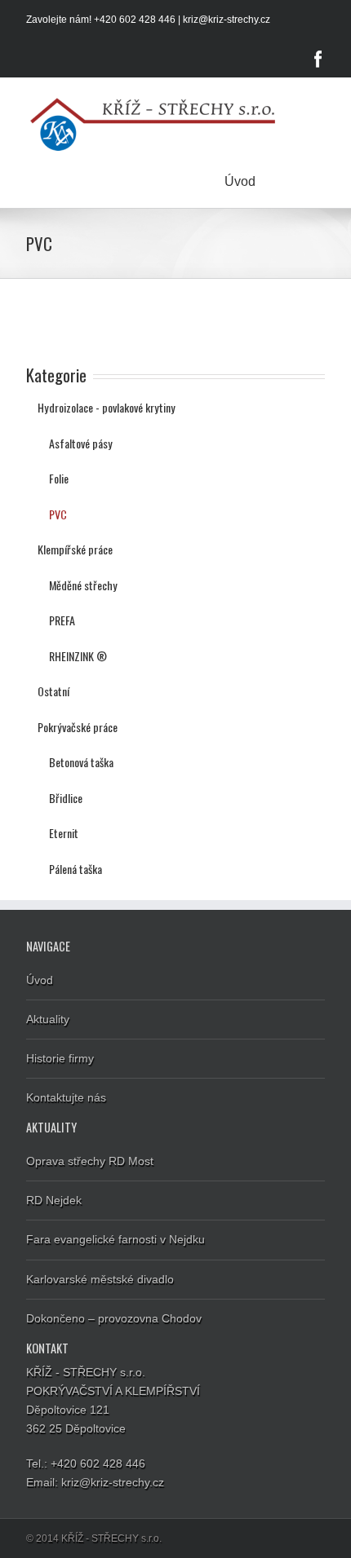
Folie (59, 478)
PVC (58, 514)
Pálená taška (75, 868)
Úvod (239, 181)
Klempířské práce (75, 549)
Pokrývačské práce (78, 726)
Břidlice (65, 797)
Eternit (63, 832)
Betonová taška (81, 761)
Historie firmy (60, 1058)
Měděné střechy (83, 585)
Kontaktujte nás (66, 1097)
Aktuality (47, 1019)
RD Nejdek (54, 1200)
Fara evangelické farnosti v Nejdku (115, 1239)
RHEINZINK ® (78, 655)
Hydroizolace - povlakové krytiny (107, 407)
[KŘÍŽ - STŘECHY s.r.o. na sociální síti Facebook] (318, 58)
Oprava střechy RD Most (89, 1160)
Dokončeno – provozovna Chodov (114, 1318)
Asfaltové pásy (81, 443)
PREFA (62, 620)
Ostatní (53, 691)
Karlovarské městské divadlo (100, 1279)
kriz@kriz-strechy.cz (226, 19)
